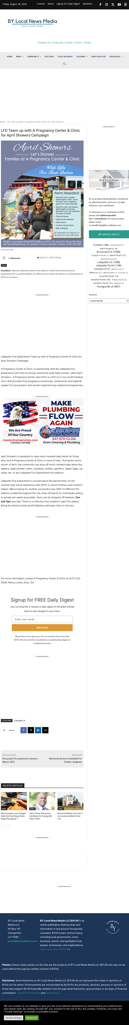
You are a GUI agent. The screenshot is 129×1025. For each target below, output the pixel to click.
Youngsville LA (108, 286)
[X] (31, 730)
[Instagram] (106, 4)
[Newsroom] (4, 258)
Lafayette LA (19, 720)
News (2, 121)
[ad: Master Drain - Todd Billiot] (42, 444)
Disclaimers (52, 992)
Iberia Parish (118, 255)
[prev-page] (3, 826)
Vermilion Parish (103, 283)
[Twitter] (113, 4)
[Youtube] (119, 4)
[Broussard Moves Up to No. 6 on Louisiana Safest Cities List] (71, 801)
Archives (93, 294)
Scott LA (123, 273)
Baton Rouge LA (108, 248)
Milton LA (95, 272)
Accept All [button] (32, 1018)
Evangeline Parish (100, 255)
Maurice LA (118, 269)
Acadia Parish (117, 245)
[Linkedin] (38, 730)
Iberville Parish (108, 259)
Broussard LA (108, 252)
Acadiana (101, 244)
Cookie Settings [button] (13, 1018)
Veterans (119, 283)
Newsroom (15, 258)
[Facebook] (100, 4)
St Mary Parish (119, 279)
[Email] (45, 730)
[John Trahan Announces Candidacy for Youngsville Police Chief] (42, 801)
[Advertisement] (64, 95)
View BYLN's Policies (28, 992)
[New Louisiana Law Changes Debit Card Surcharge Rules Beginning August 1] (14, 801)
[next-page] (8, 826)
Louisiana (102, 268)
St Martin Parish (100, 279)
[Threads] (125, 4)
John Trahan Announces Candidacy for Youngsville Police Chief (40, 816)
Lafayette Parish (108, 265)
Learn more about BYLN (53, 949)
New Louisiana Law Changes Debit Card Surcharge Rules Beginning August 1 (13, 816)
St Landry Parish (108, 276)
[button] (64, 64)
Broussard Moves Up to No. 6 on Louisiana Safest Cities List (70, 816)
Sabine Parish (110, 273)
